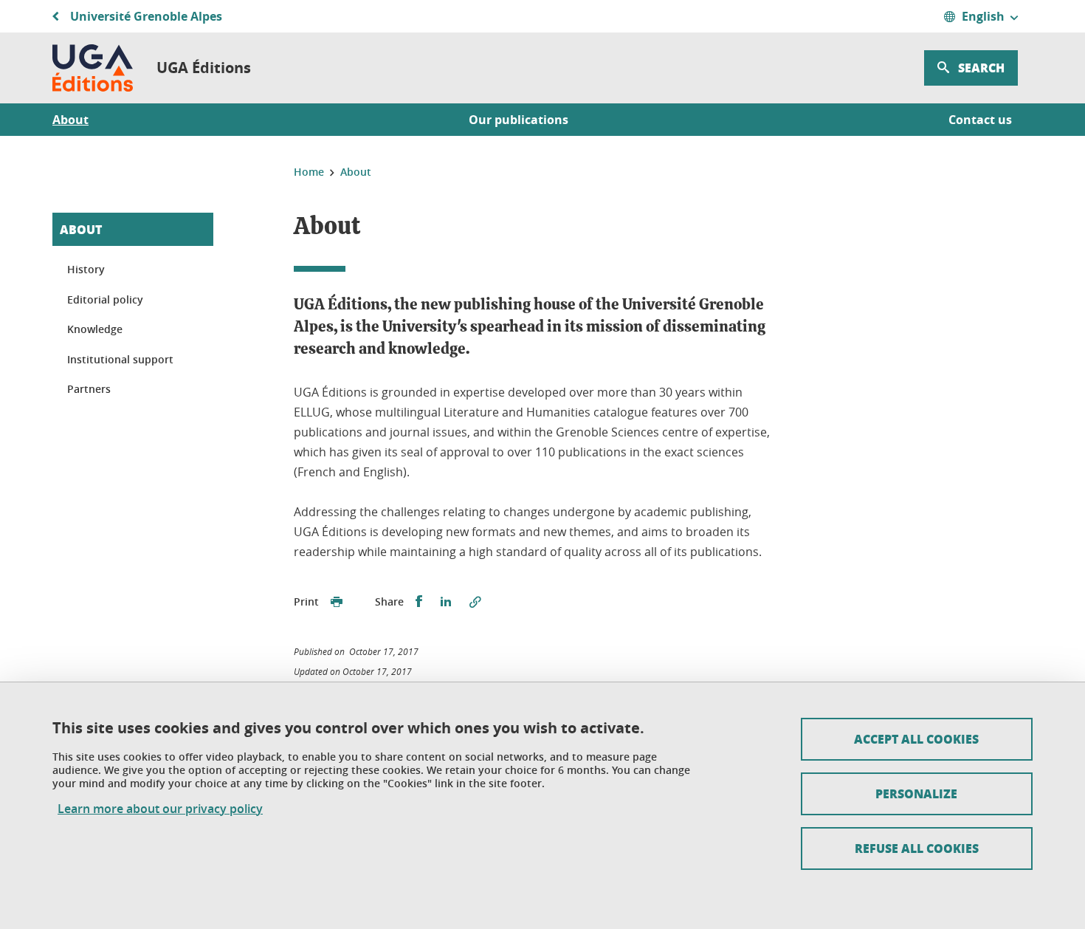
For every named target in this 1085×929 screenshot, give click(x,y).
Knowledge (95, 329)
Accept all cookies (916, 738)
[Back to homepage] (92, 68)
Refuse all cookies (917, 848)
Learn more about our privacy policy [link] (160, 809)
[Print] (336, 602)
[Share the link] (475, 602)
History (86, 269)
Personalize (916, 793)
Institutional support (120, 359)
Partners (89, 389)
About (81, 229)
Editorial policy (105, 299)
